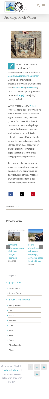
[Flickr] (37, 367)
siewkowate (31, 87)
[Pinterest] (33, 194)
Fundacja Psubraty (11, 370)
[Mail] (37, 373)
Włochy (11, 350)
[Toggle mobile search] (38, 5)
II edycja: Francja (15, 293)
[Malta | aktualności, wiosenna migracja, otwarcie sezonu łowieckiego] (35, 230)
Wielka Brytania (15, 345)
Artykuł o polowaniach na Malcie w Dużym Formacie (14, 251)
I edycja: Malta (14, 288)
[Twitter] (44, 367)
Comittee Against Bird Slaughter (23, 75)
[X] (21, 194)
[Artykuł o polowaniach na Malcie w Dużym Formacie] (14, 230)
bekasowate (19, 87)
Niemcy (11, 335)
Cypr (10, 310)
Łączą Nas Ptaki (14, 282)
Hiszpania (12, 320)
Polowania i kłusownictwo (19, 300)
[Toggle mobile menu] (43, 5)
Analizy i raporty (15, 305)
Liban (11, 325)
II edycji (20, 95)
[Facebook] (10, 194)
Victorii (32, 105)
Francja (11, 315)
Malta (18, 207)
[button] (8, 247)
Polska (11, 340)
